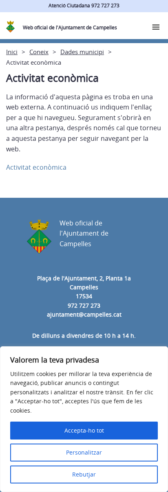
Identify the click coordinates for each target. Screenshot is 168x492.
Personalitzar (84, 452)
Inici (12, 52)
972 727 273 (84, 305)
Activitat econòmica (36, 167)
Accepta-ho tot (84, 430)
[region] (84, 419)
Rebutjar (84, 474)
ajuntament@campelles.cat (84, 314)
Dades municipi (82, 52)
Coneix (39, 52)
